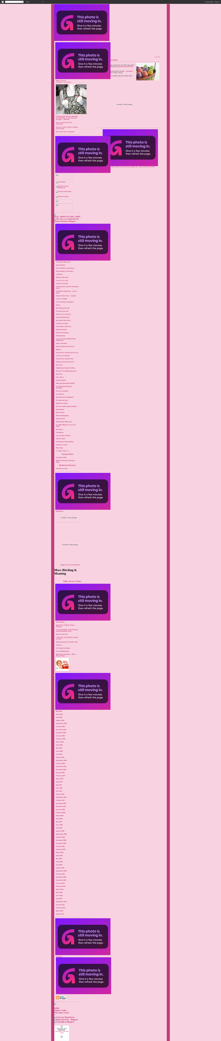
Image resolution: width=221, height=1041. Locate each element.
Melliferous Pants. (62, 403)
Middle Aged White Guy (64, 421)
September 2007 (61, 797)
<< (56, 451)
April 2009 (59, 855)
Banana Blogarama (62, 415)
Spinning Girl (60, 418)
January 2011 (60, 904)
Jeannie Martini (61, 380)
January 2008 (60, 809)
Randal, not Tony (61, 445)
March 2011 (59, 911)
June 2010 (59, 895)
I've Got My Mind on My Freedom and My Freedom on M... (67, 630)
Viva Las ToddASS (62, 391)
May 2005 (59, 711)
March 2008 (59, 815)
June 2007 (59, 788)
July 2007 (59, 791)
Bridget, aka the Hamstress (65, 362)
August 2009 (60, 868)
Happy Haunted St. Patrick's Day (67, 642)
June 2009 (59, 861)
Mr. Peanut (59, 429)
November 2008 (61, 840)
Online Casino (60, 1010)
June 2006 (59, 751)
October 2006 (60, 763)
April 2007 (59, 782)
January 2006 (60, 736)
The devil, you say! (62, 311)
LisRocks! (59, 274)
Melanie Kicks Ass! (62, 277)
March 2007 (59, 779)
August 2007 (60, 794)
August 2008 (60, 831)
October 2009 (60, 874)
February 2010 (60, 886)
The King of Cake (62, 468)
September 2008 (61, 834)
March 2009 (59, 852)
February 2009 (60, 849)
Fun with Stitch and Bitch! (65, 302)
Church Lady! (60, 438)
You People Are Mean (63, 648)
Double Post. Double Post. (65, 358)
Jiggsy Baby (60, 409)
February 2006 (60, 739)
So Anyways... (60, 622)
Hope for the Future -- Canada (66, 296)
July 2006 (59, 754)
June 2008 (59, 825)
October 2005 (60, 726)
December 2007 (61, 806)
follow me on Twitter (72, 581)
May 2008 (59, 822)
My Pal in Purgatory (62, 332)
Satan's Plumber (61, 343)
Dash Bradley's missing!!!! (65, 271)
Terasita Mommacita (62, 317)
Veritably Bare (60, 335)
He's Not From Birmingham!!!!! (66, 371)
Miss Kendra (60, 412)
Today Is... (59, 645)
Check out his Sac (62, 283)
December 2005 (61, 732)
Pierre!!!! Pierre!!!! (62, 634)
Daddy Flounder (61, 329)
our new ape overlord (63, 435)
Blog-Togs (59, 448)
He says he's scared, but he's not (67, 352)
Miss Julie (59, 365)
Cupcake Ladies (61, 457)
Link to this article (112, 167)
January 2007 (60, 772)
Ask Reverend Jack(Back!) (65, 397)
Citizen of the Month (63, 355)
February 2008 (60, 812)
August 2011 (60, 914)
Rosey (58, 305)
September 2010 (61, 901)
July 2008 (59, 828)
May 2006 (59, 748)
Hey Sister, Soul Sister (63, 320)
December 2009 (61, 880)
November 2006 (61, 766)
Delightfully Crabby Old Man (65, 368)
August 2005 (60, 720)
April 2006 (59, 745)
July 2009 (59, 865)
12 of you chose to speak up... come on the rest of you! (136, 167)
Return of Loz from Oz (63, 314)
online (56, 1008)
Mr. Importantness (62, 400)
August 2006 (60, 757)
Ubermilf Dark (60, 265)
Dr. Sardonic (60, 394)
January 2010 (60, 883)
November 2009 (61, 877)
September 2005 (61, 723)
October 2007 (60, 800)
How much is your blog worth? (61, 1032)
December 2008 (61, 843)
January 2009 (60, 846)
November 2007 (61, 803)
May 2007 (59, 785)
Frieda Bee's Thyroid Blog (64, 441)
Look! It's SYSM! (61, 299)
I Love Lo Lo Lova (62, 280)
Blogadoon (59, 511)
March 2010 (59, 889)
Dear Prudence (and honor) (65, 346)
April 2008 (59, 818)
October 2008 (60, 837)
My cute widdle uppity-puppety (66, 406)
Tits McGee (59, 432)
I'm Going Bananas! (62, 651)
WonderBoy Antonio (63, 308)
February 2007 (60, 775)
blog (60, 1028)
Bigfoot (58, 349)
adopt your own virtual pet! (70, 565)
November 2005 (61, 729)
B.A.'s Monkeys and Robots (65, 268)
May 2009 (59, 858)
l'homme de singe (62, 323)
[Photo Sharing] (67, 217)
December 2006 (61, 769)
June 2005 (59, 714)
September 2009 (61, 871)
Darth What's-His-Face (63, 326)
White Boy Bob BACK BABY (65, 383)
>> (68, 451)
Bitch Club (62, 451)
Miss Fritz (59, 374)
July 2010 (59, 898)
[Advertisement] (130, 47)
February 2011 (60, 908)
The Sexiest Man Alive (63, 262)
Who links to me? (61, 1013)
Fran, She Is (60, 377)
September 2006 (61, 760)
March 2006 (59, 742)
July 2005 (59, 717)
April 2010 (59, 892)
